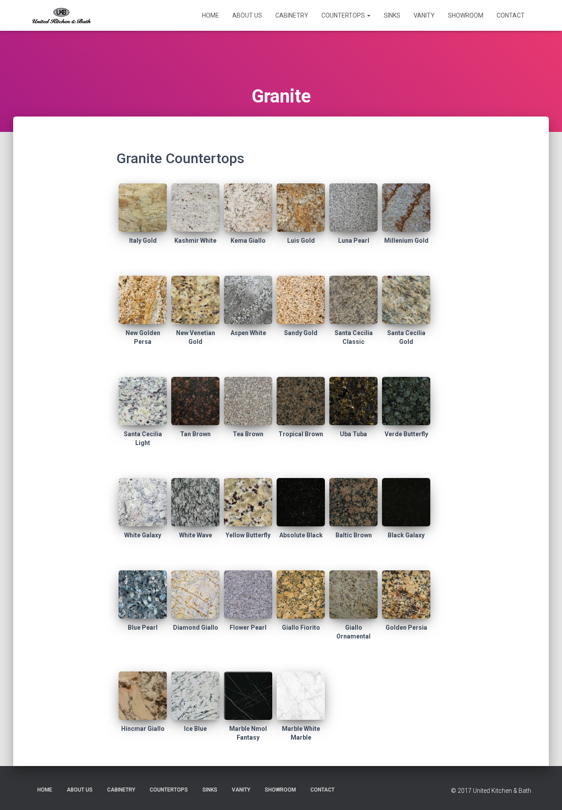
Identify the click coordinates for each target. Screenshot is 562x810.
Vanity (424, 15)
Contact (511, 15)
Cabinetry (291, 15)
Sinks (392, 15)
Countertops (343, 15)
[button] (368, 15)
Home (210, 15)
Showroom (465, 15)
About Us (247, 15)
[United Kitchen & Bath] (61, 15)
